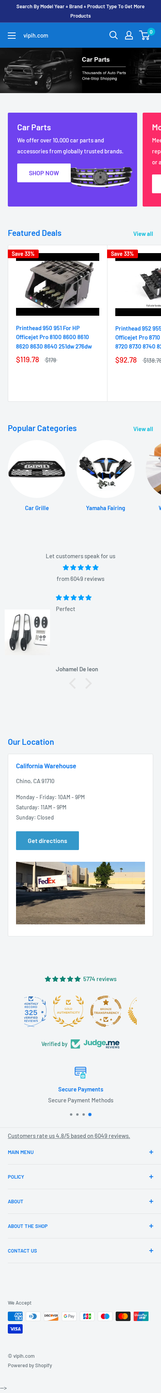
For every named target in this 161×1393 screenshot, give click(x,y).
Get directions (47, 840)
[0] (145, 35)
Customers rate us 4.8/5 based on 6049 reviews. (69, 1135)
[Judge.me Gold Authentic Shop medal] (118, 1011)
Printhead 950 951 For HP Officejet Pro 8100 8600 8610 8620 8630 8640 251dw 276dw (54, 337)
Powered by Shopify (30, 1365)
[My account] (129, 35)
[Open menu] (12, 35)
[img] (80, 567)
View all (143, 233)
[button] (74, 683)
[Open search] (113, 35)
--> (88, 121)
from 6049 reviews (80, 578)
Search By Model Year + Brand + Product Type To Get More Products (80, 11)
